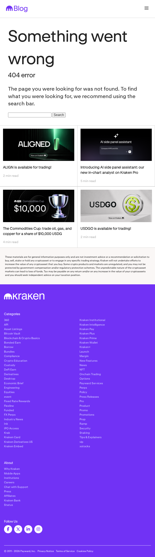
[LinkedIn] (28, 529)
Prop (83, 419)
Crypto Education (15, 360)
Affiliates (10, 496)
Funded (9, 410)
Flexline (9, 406)
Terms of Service (65, 551)
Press (7, 491)
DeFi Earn (10, 369)
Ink (6, 424)
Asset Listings (13, 329)
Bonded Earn (12, 342)
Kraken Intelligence (92, 324)
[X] (18, 529)
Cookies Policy (85, 551)
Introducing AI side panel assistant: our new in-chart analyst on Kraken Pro (112, 170)
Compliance (12, 356)
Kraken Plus (87, 333)
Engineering (12, 387)
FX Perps (10, 414)
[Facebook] (8, 529)
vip (81, 442)
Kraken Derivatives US (18, 442)
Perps (83, 387)
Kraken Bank (12, 500)
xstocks (85, 446)
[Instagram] (38, 529)
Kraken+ (85, 347)
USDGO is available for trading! (106, 229)
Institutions (11, 478)
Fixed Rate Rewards (17, 401)
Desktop (9, 378)
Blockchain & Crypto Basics (22, 338)
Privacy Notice (46, 551)
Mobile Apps (12, 473)
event (8, 397)
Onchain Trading (90, 374)
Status (8, 505)
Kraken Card (12, 437)
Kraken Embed (13, 446)
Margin (84, 356)
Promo (84, 410)
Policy (83, 392)
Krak (7, 433)
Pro (82, 401)
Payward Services (91, 383)
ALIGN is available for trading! (27, 167)
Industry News (13, 419)
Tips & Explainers (91, 437)
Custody (9, 365)
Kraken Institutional (92, 320)
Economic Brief (13, 383)
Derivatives (11, 374)
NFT (82, 369)
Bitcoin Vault (12, 333)
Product (85, 406)
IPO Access (11, 428)
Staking (85, 433)
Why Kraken (12, 469)
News (83, 365)
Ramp (83, 424)
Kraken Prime (88, 338)
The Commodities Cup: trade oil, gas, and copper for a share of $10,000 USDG (37, 231)
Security (85, 428)
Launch (84, 351)
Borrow (8, 347)
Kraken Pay (87, 329)
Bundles (9, 351)
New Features (88, 360)
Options (85, 378)
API (6, 324)
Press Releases (89, 397)
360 (6, 320)
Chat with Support (16, 487)
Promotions (87, 414)
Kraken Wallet (89, 342)
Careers (9, 482)
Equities (9, 392)
